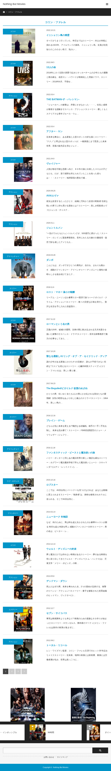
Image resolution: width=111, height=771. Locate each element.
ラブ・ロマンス (13, 481)
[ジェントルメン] (23, 233)
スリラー (13, 289)
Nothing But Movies (14, 4)
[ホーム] (4, 12)
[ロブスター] (23, 490)
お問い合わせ (49, 757)
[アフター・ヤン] (23, 137)
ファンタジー (13, 513)
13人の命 (51, 67)
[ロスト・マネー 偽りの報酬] (23, 298)
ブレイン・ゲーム (55, 420)
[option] (28, 705)
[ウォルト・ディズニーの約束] (23, 554)
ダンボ (49, 260)
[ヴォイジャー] (23, 169)
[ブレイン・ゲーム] (23, 426)
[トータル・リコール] (23, 651)
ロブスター (52, 484)
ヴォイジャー (53, 163)
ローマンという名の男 (58, 324)
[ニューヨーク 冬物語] (23, 522)
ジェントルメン (54, 228)
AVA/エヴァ (52, 195)
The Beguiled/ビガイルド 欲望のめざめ (67, 388)
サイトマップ (62, 757)
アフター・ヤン (54, 131)
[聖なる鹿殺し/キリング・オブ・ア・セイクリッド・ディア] (23, 362)
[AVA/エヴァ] (23, 201)
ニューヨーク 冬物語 (57, 516)
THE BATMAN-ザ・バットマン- (62, 99)
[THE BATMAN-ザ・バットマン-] (23, 105)
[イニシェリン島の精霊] (23, 41)
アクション (13, 96)
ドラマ (13, 32)
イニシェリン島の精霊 (58, 35)
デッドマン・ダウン (56, 581)
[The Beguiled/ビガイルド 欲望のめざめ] (23, 394)
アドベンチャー (13, 256)
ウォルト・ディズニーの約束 (61, 549)
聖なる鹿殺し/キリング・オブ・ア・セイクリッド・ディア (76, 356)
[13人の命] (23, 73)
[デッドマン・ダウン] (23, 587)
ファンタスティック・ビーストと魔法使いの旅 (70, 452)
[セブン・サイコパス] (23, 619)
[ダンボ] (23, 265)
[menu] (107, 4)
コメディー (13, 610)
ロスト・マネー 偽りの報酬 (60, 292)
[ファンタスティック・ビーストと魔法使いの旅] (23, 458)
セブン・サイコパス (56, 613)
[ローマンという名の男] (23, 330)
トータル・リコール (56, 645)
